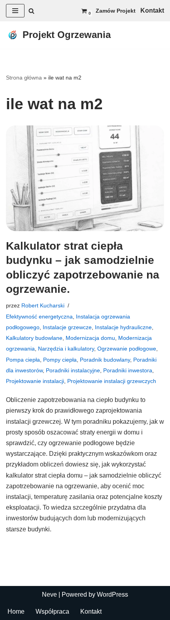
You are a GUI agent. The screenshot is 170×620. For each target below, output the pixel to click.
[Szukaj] (31, 11)
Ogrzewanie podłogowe (126, 348)
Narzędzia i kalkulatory (66, 348)
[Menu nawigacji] (15, 10)
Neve (49, 594)
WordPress (112, 594)
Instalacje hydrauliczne (123, 327)
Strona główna (24, 77)
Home (16, 611)
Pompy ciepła (60, 359)
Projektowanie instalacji (35, 381)
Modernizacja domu (90, 338)
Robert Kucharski (42, 305)
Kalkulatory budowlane (34, 338)
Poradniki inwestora (127, 370)
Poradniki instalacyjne (73, 370)
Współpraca (52, 611)
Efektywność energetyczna (39, 316)
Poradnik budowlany (105, 359)
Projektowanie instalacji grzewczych (111, 381)
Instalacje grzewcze (67, 327)
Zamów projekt (116, 11)
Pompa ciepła (23, 359)
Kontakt (91, 611)
